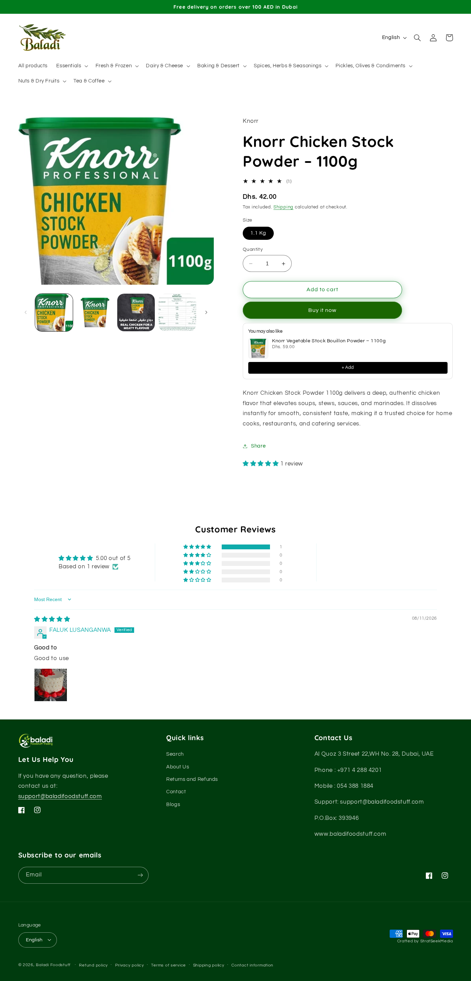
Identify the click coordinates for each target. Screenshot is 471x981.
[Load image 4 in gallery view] (177, 312)
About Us (177, 766)
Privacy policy (129, 965)
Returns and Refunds (192, 779)
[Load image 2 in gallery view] (95, 312)
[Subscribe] (140, 874)
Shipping (283, 207)
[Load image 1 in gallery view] (54, 312)
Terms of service (168, 965)
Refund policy (93, 965)
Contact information (252, 965)
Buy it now (322, 310)
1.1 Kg (258, 233)
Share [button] (258, 446)
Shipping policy (208, 965)
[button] (71, 65)
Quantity (253, 249)
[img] (52, 619)
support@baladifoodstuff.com (60, 797)
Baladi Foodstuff (53, 965)
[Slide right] (206, 312)
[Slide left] (25, 312)
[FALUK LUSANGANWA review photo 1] (50, 685)
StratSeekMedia (436, 941)
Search (175, 754)
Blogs (173, 804)
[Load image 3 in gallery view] (136, 312)
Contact (176, 792)
